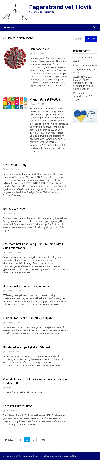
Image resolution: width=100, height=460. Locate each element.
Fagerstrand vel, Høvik (60, 7)
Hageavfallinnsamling (85, 65)
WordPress (63, 456)
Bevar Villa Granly (14, 165)
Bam (75, 456)
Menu (10, 27)
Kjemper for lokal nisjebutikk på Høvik (27, 318)
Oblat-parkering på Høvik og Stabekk (27, 347)
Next (42, 439)
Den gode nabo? (40, 49)
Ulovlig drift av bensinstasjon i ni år (26, 286)
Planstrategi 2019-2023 (45, 99)
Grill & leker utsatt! (15, 209)
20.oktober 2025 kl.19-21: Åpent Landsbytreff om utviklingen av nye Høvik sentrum (83, 82)
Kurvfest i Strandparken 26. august (82, 96)
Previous (10, 439)
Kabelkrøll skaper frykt (17, 406)
